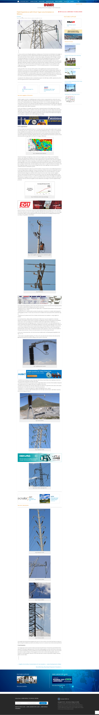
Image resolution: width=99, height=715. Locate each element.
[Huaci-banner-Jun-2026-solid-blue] (40, 370)
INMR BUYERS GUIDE (20, 706)
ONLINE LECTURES (33, 1)
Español (77, 4)
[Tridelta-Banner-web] (40, 117)
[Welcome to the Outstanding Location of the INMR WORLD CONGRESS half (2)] (73, 30)
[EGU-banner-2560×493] (40, 201)
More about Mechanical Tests (58, 685)
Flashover (29, 18)
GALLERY (72, 1)
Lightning (32, 18)
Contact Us (66, 1)
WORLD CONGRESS (58, 1)
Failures (26, 18)
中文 (81, 4)
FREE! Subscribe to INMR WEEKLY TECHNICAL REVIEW (70, 11)
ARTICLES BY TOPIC (24, 1)
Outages (36, 18)
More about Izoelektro (22, 686)
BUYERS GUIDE (41, 1)
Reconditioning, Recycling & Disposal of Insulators (49, 667)
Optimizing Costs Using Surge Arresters (72, 94)
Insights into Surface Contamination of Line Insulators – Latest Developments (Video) (39, 664)
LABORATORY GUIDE (50, 1)
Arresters (19, 16)
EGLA (24, 18)
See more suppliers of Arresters (25, 95)
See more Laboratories (23, 505)
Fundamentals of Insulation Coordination (72, 44)
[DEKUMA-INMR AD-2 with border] (40, 454)
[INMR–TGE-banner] (40, 296)
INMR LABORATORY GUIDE (33, 706)
